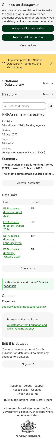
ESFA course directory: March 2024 (13, 226)
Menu (46, 83)
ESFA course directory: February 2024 (12, 239)
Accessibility (20, 389)
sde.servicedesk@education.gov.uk (24, 306)
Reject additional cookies (28, 37)
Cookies (36, 389)
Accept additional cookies (28, 28)
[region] (28, 229)
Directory (9, 94)
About (28, 385)
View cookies (28, 45)
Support (39, 385)
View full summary (28, 182)
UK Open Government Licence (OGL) (23, 152)
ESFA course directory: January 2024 (11, 253)
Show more (28, 268)
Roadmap (15, 385)
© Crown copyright (28, 435)
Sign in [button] (26, 364)
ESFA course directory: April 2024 (12, 212)
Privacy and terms (27, 393)
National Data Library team (35, 399)
